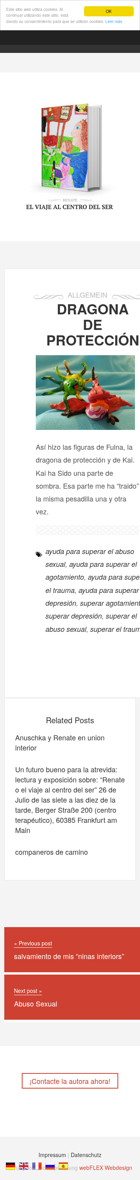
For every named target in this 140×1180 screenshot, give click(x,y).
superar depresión (74, 616)
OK (109, 11)
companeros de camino (51, 852)
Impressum (52, 1155)
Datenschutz (86, 1155)
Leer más (113, 21)
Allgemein (87, 294)
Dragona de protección (92, 323)
